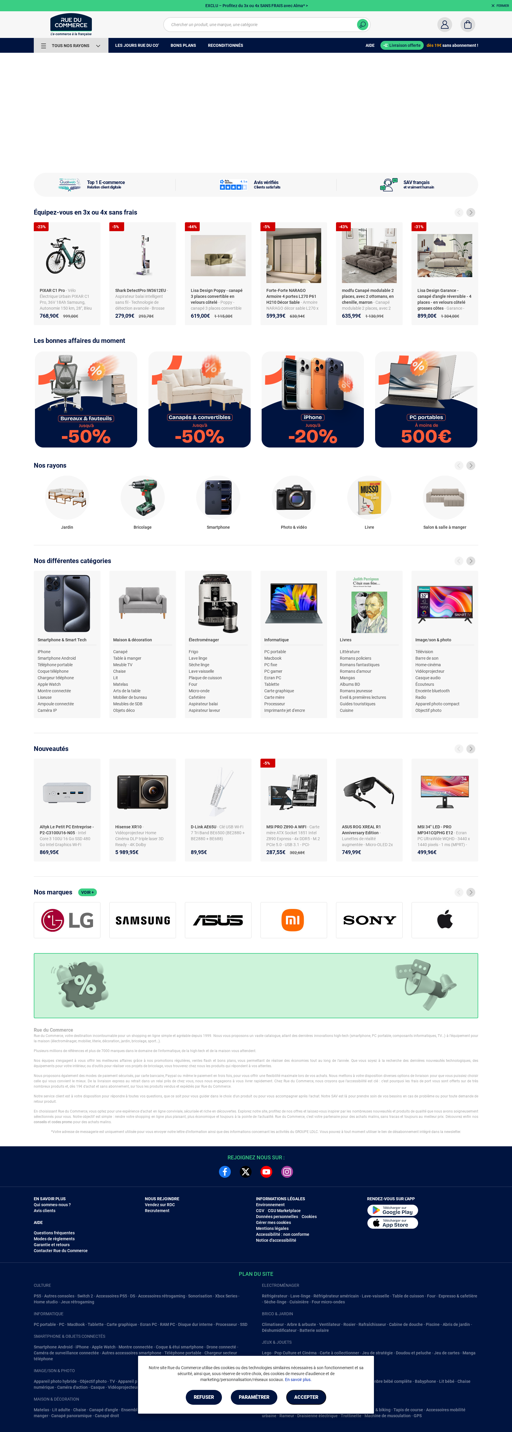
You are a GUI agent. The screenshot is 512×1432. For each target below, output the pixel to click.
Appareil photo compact (437, 703)
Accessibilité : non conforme (282, 1234)
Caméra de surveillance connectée (66, 1353)
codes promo (62, 1122)
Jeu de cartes (447, 1353)
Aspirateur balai (203, 703)
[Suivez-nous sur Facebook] (225, 1172)
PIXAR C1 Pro (53, 290)
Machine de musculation (387, 1415)
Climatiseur (273, 1324)
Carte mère (274, 697)
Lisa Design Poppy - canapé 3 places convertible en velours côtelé (217, 296)
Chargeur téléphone (56, 677)
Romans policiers (355, 658)
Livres (345, 639)
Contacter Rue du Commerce (61, 1250)
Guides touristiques (357, 703)
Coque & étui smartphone (180, 1347)
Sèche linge (199, 664)
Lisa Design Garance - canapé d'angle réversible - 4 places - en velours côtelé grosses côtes (444, 299)
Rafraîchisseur (372, 1324)
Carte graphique (279, 690)
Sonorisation (200, 1296)
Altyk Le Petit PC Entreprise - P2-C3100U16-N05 (67, 829)
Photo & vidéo (294, 527)
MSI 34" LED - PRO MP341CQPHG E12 (435, 829)
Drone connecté (221, 1347)
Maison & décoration (132, 639)
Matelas (120, 684)
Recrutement (157, 1210)
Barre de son (427, 658)
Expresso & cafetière (458, 1296)
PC (61, 1324)
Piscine (433, 1324)
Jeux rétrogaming (77, 1302)
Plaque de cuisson (205, 677)
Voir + (87, 892)
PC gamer (273, 671)
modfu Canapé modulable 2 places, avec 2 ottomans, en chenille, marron (368, 296)
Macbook (272, 658)
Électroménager (204, 639)
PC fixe (270, 664)
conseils (40, 1122)
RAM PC (167, 1324)
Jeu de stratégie (377, 1353)
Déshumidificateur (279, 1330)
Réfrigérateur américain (336, 1296)
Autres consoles (59, 1296)
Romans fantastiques (360, 664)
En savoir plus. (298, 1379)
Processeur (274, 703)
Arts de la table (126, 690)
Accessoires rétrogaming (161, 1296)
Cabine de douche (406, 1324)
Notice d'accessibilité (276, 1240)
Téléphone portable (55, 664)
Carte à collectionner (339, 1353)
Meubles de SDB (128, 703)
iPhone (44, 651)
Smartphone (218, 527)
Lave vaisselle (201, 671)
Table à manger (127, 658)
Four (193, 684)
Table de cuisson (408, 1296)
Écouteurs (424, 684)
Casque (98, 1387)
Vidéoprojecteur (429, 671)
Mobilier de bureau (130, 697)
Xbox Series (226, 1296)
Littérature (349, 651)
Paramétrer (254, 1397)
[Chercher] (362, 24)
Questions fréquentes (54, 1232)
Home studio (46, 1302)
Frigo (193, 651)
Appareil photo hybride (55, 1381)
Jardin (67, 527)
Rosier (349, 1324)
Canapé (120, 651)
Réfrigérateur (274, 1296)
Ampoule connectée (56, 703)
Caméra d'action (72, 1387)
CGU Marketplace (284, 1210)
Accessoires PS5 (111, 1296)
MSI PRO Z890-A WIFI (286, 826)
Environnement (270, 1204)
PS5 (37, 1296)
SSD (243, 1324)
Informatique (276, 639)
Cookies (309, 1216)
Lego (266, 1353)
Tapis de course (408, 1409)
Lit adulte (61, 1409)
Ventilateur (329, 1324)
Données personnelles (277, 1216)
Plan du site (256, 1274)
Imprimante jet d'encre (284, 710)
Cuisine (346, 710)
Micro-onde (199, 690)
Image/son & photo (433, 639)
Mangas (347, 677)
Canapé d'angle (103, 1409)
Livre (369, 527)
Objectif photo (428, 710)
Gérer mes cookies (273, 1222)
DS (132, 1296)
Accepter (306, 1397)
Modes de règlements (54, 1238)
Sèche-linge (275, 1302)
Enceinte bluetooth (432, 690)
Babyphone (425, 1381)
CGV (260, 1210)
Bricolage (143, 527)
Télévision (424, 651)
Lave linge (198, 658)
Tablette (271, 684)
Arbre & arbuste (301, 1324)
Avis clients (44, 1210)
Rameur (286, 1415)
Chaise (119, 671)
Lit (115, 677)
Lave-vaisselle (375, 1296)
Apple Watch (49, 684)
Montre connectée (54, 690)
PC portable (275, 651)
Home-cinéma (428, 664)
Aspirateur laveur (204, 710)
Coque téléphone (53, 671)
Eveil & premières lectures (363, 697)
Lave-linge (300, 1296)
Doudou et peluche (413, 1353)
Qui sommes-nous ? (52, 1204)
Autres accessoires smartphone (131, 1353)
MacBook (76, 1324)
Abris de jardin (456, 1324)
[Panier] (468, 24)
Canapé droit (107, 1415)
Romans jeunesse (356, 690)
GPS (418, 1415)
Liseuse (45, 697)
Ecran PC (272, 677)
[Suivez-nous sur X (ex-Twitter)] (246, 1172)
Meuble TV (122, 664)
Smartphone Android (57, 658)
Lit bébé (447, 1381)
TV (112, 1381)
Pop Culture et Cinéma (295, 1353)
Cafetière (197, 697)
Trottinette (351, 1415)
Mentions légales (272, 1228)
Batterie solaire (314, 1330)
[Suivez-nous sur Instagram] (287, 1172)
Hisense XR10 (129, 826)
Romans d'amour (355, 671)
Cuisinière (299, 1302)
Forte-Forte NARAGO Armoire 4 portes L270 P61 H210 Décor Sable (291, 296)
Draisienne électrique (317, 1415)
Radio (420, 697)
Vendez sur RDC (160, 1204)
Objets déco (124, 710)
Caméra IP (47, 710)
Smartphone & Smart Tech (62, 639)
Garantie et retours (52, 1244)
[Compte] (444, 24)
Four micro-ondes (328, 1302)
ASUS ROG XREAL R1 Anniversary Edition (361, 829)
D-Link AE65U (204, 826)
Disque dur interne (195, 1324)
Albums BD (350, 684)
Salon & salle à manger (444, 527)
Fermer (503, 6)
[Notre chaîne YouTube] (266, 1172)
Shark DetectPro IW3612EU (141, 290)
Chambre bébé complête (389, 1381)
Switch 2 (85, 1296)
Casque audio (428, 677)
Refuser (204, 1397)
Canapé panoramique (71, 1415)
